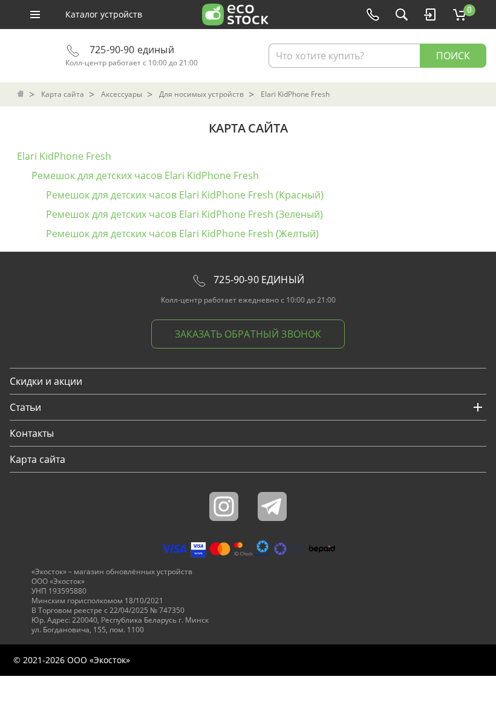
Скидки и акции (46, 381)
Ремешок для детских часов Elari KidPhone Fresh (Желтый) (182, 233)
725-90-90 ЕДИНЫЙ (257, 279)
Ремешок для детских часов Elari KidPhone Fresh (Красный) (185, 194)
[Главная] (22, 94)
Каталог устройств (103, 14)
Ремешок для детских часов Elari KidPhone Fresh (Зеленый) (184, 214)
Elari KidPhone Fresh (64, 156)
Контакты (32, 433)
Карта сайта (37, 459)
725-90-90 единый (130, 50)
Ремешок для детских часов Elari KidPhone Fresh (145, 175)
